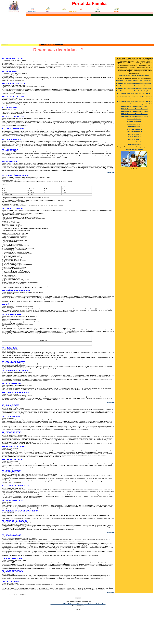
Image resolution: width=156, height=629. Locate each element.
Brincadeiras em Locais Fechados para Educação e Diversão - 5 (134, 104)
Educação (97, 11)
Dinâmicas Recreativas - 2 (134, 126)
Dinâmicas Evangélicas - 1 (134, 129)
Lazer (47, 11)
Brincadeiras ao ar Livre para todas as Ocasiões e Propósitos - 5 (134, 91)
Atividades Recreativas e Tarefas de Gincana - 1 (134, 106)
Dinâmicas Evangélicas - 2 (134, 131)
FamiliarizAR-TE (32, 11)
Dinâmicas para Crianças (134, 121)
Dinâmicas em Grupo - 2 (134, 141)
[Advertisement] (78, 30)
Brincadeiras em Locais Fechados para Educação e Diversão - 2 (134, 96)
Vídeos (32, 9)
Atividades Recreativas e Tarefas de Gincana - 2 (134, 109)
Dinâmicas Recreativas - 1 (134, 124)
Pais (64, 8)
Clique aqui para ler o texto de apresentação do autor (134, 75)
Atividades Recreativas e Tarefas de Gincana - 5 (134, 116)
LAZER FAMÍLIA (4, 44)
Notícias (64, 9)
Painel (47, 9)
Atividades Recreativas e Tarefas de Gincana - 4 (134, 114)
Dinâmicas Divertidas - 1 (134, 134)
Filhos (80, 8)
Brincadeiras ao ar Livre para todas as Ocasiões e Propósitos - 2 (134, 83)
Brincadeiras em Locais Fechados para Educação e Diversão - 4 (134, 101)
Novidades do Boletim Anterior (89, 13)
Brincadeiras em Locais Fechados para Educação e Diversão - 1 (134, 93)
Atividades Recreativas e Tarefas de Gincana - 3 (134, 111)
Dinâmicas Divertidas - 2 (134, 136)
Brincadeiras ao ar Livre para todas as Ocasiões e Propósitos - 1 (134, 80)
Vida (98, 9)
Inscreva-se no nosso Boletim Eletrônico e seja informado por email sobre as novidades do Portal (78, 604)
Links (80, 9)
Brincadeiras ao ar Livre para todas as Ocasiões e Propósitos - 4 (134, 88)
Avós (98, 8)
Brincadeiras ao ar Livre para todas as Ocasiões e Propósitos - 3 (134, 85)
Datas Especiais (73, 11)
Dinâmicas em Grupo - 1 (134, 139)
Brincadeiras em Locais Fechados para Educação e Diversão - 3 (134, 98)
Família (48, 8)
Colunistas (116, 9)
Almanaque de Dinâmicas (134, 119)
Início (32, 8)
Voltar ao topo (110, 172)
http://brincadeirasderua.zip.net (134, 149)
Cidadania (116, 8)
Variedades (116, 11)
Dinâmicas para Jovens (134, 144)
